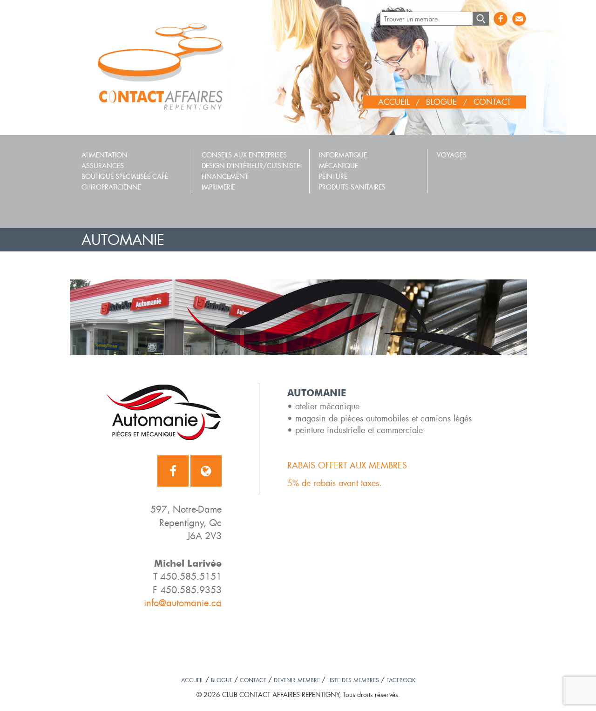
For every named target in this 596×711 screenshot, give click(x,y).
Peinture (333, 176)
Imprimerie (218, 187)
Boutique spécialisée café (124, 176)
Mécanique (338, 165)
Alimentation (104, 154)
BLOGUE (441, 101)
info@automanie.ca (183, 602)
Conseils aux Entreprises (244, 154)
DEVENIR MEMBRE (297, 680)
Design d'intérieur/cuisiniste (251, 165)
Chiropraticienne (111, 187)
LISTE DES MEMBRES (353, 680)
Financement (225, 176)
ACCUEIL (393, 101)
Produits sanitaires (352, 187)
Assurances (102, 165)
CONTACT (492, 101)
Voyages (452, 154)
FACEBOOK (400, 680)
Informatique (343, 154)
